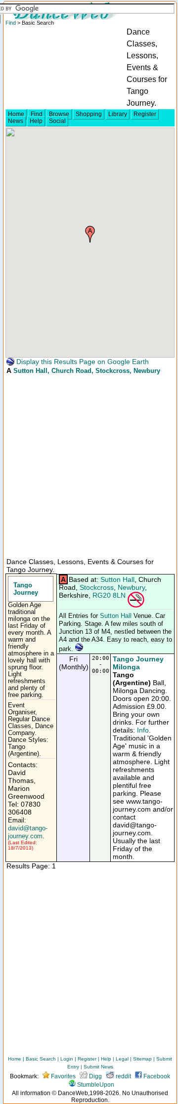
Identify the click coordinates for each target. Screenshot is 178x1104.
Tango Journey (25, 588)
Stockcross (97, 587)
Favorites (62, 1076)
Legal (122, 1059)
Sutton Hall (30, 370)
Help (36, 121)
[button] (90, 234)
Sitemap (142, 1059)
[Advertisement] (89, 465)
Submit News (98, 1066)
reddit (122, 1076)
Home (16, 114)
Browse (59, 114)
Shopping (89, 114)
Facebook (156, 1076)
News (15, 121)
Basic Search (41, 1059)
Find (37, 114)
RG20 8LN (109, 595)
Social (57, 121)
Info (143, 730)
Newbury (131, 587)
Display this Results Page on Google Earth (81, 362)
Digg (95, 1076)
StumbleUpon (95, 1084)
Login (66, 1059)
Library (117, 114)
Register (145, 114)
